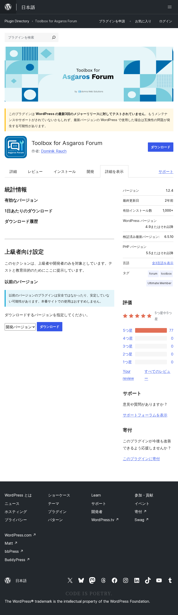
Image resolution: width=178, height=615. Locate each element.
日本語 (21, 580)
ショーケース (59, 495)
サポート (166, 171)
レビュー (35, 171)
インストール (65, 171)
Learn (96, 495)
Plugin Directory (17, 21)
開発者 (96, 511)
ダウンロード (160, 147)
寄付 (141, 511)
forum (153, 273)
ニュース (12, 503)
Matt (11, 543)
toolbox (166, 273)
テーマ (53, 503)
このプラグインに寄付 (141, 458)
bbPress (14, 551)
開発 (90, 171)
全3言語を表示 (162, 263)
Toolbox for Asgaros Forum (67, 143)
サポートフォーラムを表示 (145, 415)
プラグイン (57, 511)
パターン (55, 519)
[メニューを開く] (170, 7)
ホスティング (16, 511)
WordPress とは (18, 495)
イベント (142, 503)
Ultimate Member (160, 283)
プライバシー (16, 519)
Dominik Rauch (54, 151)
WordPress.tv (105, 519)
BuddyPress (17, 559)
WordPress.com (20, 535)
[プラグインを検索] (53, 37)
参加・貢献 (144, 495)
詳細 (13, 171)
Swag (142, 519)
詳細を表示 (114, 171)
